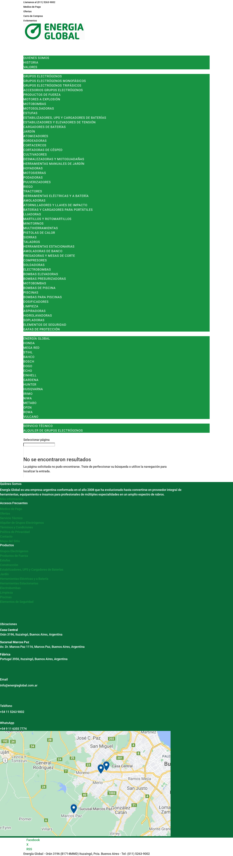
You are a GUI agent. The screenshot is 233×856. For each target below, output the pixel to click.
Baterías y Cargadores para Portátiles (58, 209)
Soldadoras (34, 265)
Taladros (31, 242)
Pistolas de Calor (39, 232)
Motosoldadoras (38, 108)
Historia (30, 62)
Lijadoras (32, 214)
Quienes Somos (36, 58)
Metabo (30, 403)
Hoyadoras (33, 168)
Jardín (29, 131)
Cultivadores (35, 154)
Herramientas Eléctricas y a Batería (56, 196)
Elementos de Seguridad (44, 324)
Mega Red (31, 347)
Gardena (31, 380)
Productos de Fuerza (42, 94)
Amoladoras (34, 200)
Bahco (28, 357)
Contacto (6, 536)
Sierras (30, 237)
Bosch (28, 361)
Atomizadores (35, 136)
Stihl (28, 352)
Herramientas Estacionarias (49, 246)
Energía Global (36, 338)
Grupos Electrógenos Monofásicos (54, 81)
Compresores (35, 260)
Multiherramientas (40, 228)
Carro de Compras (33, 16)
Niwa (27, 398)
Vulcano (30, 416)
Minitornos (33, 223)
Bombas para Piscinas (42, 297)
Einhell (30, 375)
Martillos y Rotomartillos (47, 219)
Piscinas (30, 292)
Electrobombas (37, 269)
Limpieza (30, 306)
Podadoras (33, 177)
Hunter (29, 384)
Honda (29, 343)
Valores (30, 67)
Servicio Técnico (38, 426)
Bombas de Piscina (39, 288)
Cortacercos (34, 145)
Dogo (27, 366)
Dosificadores (36, 301)
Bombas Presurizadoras (44, 278)
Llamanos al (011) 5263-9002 (39, 2)
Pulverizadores (37, 182)
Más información (11, 499)
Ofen (27, 407)
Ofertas (27, 11)
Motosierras (34, 173)
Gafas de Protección (41, 329)
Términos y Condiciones (16, 527)
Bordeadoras (35, 140)
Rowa (28, 412)
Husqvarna (33, 389)
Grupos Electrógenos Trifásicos (52, 85)
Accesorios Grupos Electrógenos (53, 90)
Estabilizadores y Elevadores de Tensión (59, 122)
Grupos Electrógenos (42, 76)
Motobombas (34, 104)
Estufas (30, 113)
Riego (28, 186)
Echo (27, 370)
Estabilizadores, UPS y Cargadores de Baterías (64, 117)
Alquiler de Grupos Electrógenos (53, 430)
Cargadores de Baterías (44, 127)
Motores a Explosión (41, 99)
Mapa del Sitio (10, 541)
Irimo (28, 393)
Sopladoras (34, 320)
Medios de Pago (32, 6)
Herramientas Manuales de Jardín (53, 163)
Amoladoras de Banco (42, 251)
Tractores (32, 191)
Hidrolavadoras (37, 315)
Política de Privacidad (15, 532)
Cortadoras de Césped (43, 150)
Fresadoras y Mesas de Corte (49, 255)
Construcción (9, 565)
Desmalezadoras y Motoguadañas (53, 159)
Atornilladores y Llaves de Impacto (55, 205)
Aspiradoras (34, 311)
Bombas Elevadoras (40, 274)
